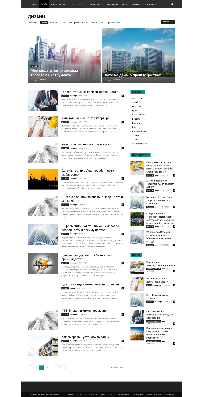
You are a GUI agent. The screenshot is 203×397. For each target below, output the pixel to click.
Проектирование (94, 4)
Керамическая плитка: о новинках (86, 144)
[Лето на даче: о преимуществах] (138, 60)
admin (72, 288)
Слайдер (136, 135)
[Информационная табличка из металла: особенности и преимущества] (43, 234)
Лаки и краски (112, 4)
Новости (85, 23)
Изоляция (136, 4)
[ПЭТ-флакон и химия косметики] (43, 319)
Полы (80, 4)
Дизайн (44, 4)
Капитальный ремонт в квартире (85, 118)
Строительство (58, 4)
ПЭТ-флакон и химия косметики (84, 310)
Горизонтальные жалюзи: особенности (89, 92)
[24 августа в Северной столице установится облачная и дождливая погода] (137, 237)
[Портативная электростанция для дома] (137, 267)
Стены (71, 4)
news (157, 175)
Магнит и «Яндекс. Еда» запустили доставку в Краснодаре (159, 200)
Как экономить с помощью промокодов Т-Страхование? (160, 314)
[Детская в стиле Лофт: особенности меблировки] (43, 179)
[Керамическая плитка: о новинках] (43, 153)
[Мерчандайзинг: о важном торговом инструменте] (64, 60)
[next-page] (65, 367)
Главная (33, 4)
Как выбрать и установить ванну (85, 337)
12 (59, 368)
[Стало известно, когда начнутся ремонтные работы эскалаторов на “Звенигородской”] (137, 168)
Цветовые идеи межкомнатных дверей (90, 284)
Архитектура (150, 4)
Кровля (125, 4)
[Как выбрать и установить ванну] (43, 345)
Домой (31, 12)
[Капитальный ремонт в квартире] (43, 126)
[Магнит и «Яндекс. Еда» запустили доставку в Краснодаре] (137, 202)
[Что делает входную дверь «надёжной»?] (137, 284)
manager (34, 80)
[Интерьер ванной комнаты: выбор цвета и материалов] (43, 205)
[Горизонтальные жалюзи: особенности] (43, 100)
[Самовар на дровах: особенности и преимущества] (43, 263)
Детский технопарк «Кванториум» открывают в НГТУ (160, 183)
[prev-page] (30, 367)
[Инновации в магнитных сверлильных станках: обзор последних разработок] (137, 333)
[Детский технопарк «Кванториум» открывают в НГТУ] (137, 186)
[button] (172, 4)
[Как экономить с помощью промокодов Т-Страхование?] (137, 317)
